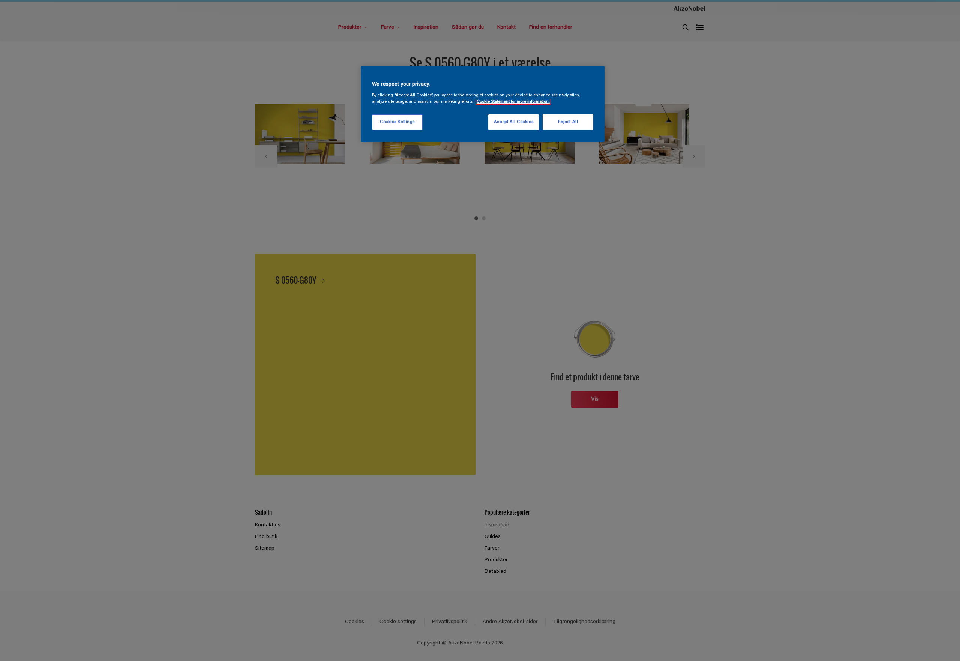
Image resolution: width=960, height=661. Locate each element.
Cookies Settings (397, 122)
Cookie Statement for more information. (513, 102)
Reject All (568, 122)
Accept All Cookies (513, 122)
